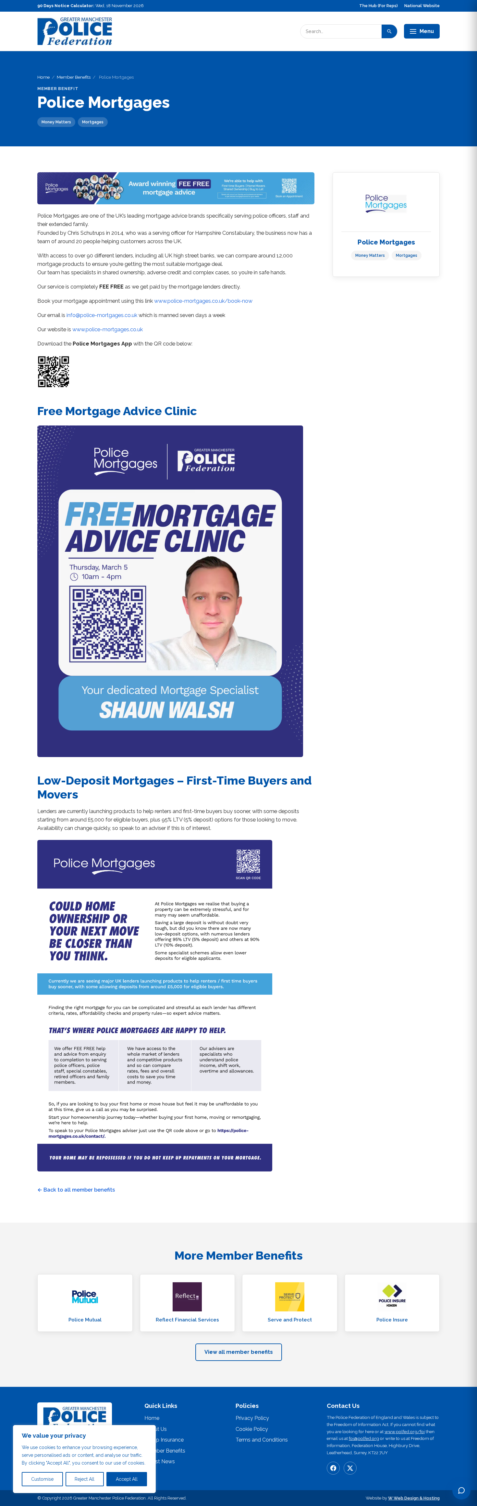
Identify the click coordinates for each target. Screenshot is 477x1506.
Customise (42, 1479)
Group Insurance (164, 1440)
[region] (84, 1459)
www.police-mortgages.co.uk (107, 329)
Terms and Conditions (262, 1440)
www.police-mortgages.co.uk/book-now (203, 301)
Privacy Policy (252, 1418)
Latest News (159, 1461)
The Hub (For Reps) (378, 5)
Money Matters (370, 255)
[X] (350, 1468)
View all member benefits (238, 1352)
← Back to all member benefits (76, 1190)
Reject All (84, 1479)
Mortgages (406, 255)
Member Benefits (74, 77)
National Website (422, 5)
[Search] (389, 31)
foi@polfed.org (364, 1438)
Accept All (127, 1479)
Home (43, 77)
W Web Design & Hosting (414, 1498)
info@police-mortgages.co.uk (102, 315)
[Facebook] (333, 1468)
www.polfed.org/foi (405, 1431)
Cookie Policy (252, 1429)
